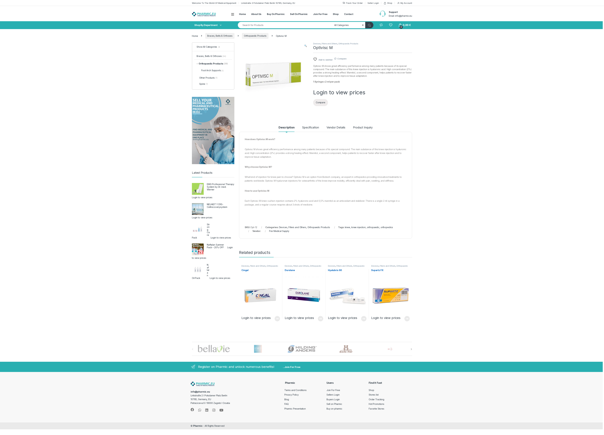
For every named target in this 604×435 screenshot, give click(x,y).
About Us (256, 14)
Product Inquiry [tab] (363, 127)
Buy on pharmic (334, 408)
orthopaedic (373, 227)
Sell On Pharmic (299, 14)
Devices (317, 43)
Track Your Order (354, 3)
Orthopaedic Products (255, 35)
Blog (286, 399)
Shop (389, 3)
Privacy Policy (291, 394)
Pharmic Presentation (295, 408)
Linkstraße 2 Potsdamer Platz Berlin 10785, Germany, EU (268, 3)
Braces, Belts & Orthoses (219, 35)
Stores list (373, 394)
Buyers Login (333, 399)
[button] (305, 46)
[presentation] (411, 349)
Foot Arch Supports (212, 70)
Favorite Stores (376, 408)
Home (242, 14)
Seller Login (373, 3)
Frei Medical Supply (279, 231)
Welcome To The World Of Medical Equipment (214, 3)
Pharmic (198, 425)
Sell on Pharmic (334, 404)
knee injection (358, 227)
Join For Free (320, 14)
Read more (277, 318)
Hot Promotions (376, 404)
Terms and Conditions (295, 390)
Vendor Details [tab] (336, 127)
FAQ (286, 404)
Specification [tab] (310, 127)
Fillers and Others (329, 43)
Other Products (208, 77)
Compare (341, 58)
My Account (406, 3)
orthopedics (387, 227)
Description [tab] (286, 127)
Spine (203, 84)
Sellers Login (333, 394)
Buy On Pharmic (276, 14)
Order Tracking (376, 399)
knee (347, 227)
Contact (348, 14)
